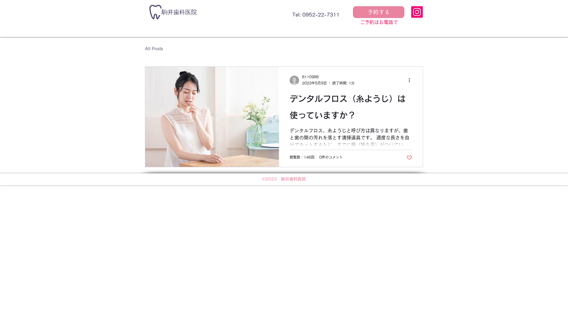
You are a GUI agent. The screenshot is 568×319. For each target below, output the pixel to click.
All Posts (154, 49)
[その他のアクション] (411, 80)
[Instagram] (417, 12)
